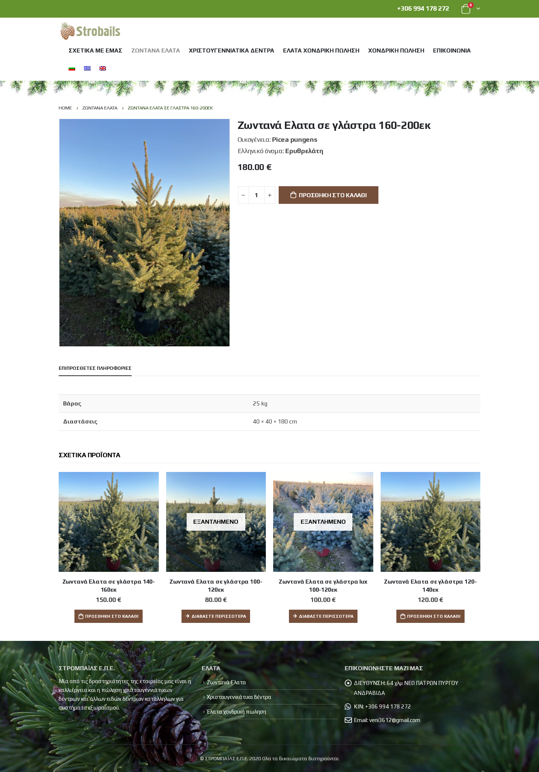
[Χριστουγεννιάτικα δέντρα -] (90, 31)
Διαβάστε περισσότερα (218, 616)
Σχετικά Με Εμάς (95, 50)
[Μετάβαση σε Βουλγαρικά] (71, 68)
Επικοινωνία (452, 50)
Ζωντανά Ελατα (155, 50)
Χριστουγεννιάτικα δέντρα (231, 50)
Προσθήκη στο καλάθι (332, 195)
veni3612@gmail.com (394, 720)
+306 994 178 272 (423, 8)
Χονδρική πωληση (396, 50)
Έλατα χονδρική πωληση (321, 50)
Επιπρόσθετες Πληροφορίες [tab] (95, 368)
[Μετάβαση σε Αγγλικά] (102, 68)
